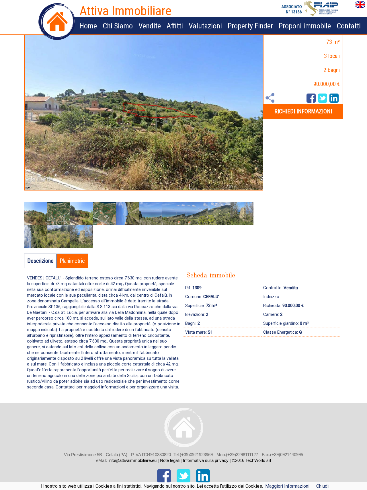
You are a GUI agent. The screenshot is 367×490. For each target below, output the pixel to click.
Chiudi (322, 486)
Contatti (349, 26)
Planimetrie (72, 260)
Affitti (175, 26)
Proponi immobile (305, 26)
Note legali (169, 460)
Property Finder (250, 26)
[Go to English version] (360, 7)
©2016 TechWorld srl (251, 460)
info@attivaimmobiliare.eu (132, 460)
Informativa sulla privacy (206, 460)
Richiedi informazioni (303, 111)
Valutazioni (205, 26)
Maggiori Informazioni (287, 486)
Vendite (149, 26)
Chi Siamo (118, 26)
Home (88, 26)
